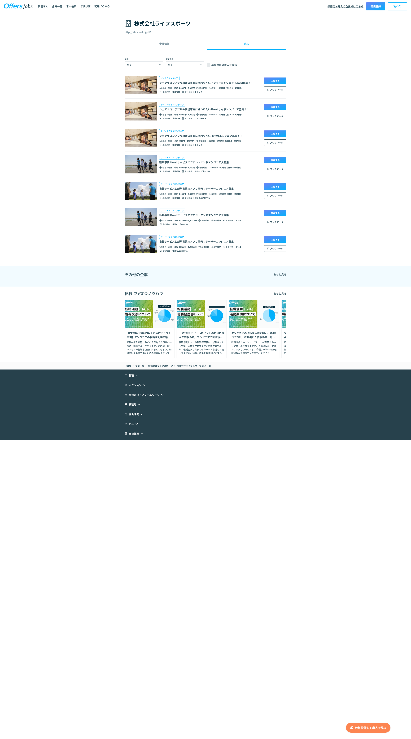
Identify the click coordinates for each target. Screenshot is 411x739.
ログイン (397, 6)
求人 (246, 44)
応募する (275, 80)
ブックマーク (276, 89)
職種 (126, 59)
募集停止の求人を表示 (224, 65)
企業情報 (164, 44)
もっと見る (280, 274)
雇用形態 (169, 59)
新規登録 (376, 6)
